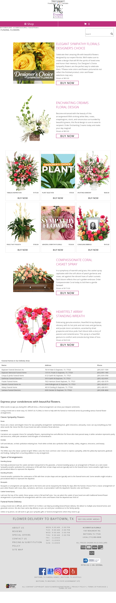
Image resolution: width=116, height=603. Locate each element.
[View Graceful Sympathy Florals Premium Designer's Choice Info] (58, 222)
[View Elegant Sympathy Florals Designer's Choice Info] (34, 63)
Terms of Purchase (97, 587)
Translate (64, 3)
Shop (30, 24)
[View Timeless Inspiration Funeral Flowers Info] (23, 171)
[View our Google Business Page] (50, 574)
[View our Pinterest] (65, 574)
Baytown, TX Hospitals (71, 577)
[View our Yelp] (73, 574)
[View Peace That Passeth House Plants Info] (23, 222)
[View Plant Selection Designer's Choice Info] (58, 171)
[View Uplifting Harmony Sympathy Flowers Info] (93, 171)
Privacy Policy (79, 587)
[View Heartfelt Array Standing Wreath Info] (34, 328)
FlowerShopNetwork (60, 587)
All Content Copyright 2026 (35, 587)
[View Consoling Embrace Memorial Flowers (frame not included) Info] (93, 222)
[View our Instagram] (58, 574)
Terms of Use (65, 588)
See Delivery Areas (89, 519)
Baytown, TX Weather (45, 581)
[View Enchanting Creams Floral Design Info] (34, 119)
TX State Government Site (68, 581)
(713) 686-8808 (95, 537)
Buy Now (67, 83)
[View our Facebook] (42, 574)
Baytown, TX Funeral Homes (47, 577)
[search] (112, 34)
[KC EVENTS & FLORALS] (58, 18)
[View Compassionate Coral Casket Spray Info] (34, 276)
